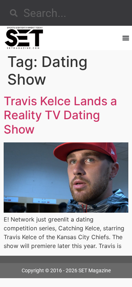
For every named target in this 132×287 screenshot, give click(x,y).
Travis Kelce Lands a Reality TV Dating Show (60, 115)
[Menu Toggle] (125, 38)
